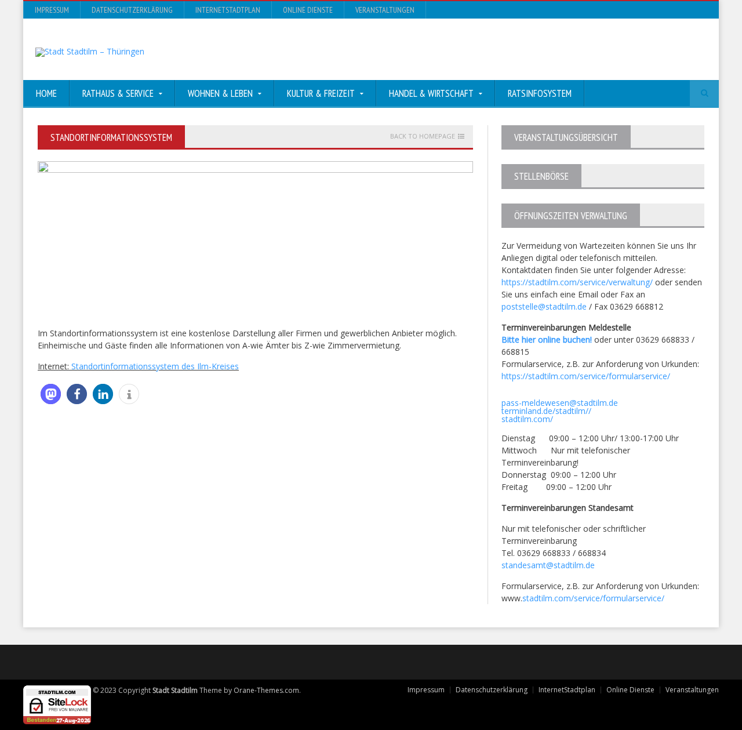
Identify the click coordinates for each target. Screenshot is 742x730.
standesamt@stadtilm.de (548, 565)
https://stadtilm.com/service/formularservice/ (585, 376)
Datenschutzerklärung (132, 10)
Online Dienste (308, 10)
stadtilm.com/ (527, 418)
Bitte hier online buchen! (546, 339)
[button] (51, 394)
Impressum (52, 10)
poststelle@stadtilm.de (544, 306)
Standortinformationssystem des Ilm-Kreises (155, 366)
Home (46, 93)
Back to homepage (422, 136)
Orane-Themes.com (266, 690)
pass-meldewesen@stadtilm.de (559, 402)
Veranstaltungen (384, 10)
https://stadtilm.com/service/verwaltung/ (577, 282)
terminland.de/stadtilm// (546, 410)
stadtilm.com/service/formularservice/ (593, 598)
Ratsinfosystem (540, 93)
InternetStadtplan (227, 10)
